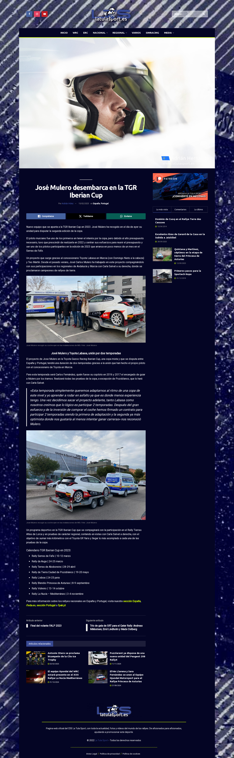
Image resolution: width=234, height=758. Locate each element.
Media (168, 32)
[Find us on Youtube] (45, 14)
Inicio (64, 32)
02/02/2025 (54, 664)
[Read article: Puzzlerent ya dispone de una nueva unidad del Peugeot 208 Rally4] (97, 658)
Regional (119, 32)
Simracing (152, 32)
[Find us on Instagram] (37, 14)
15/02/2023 (83, 203)
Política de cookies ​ (132, 754)
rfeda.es (30, 605)
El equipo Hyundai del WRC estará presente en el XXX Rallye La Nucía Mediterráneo (65, 674)
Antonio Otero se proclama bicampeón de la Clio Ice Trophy (64, 656)
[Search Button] (204, 14)
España (96, 203)
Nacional (99, 32)
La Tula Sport (101, 740)
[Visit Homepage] (111, 14)
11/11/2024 (116, 664)
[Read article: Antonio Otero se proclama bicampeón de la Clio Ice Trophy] (35, 658)
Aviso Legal (91, 754)
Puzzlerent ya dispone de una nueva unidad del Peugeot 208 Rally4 (127, 656)
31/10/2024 (54, 682)
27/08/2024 (116, 685)
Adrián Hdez (67, 203)
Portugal (105, 203)
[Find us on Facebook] (29, 14)
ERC (85, 32)
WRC (75, 32)
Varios (136, 32)
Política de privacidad (110, 754)
